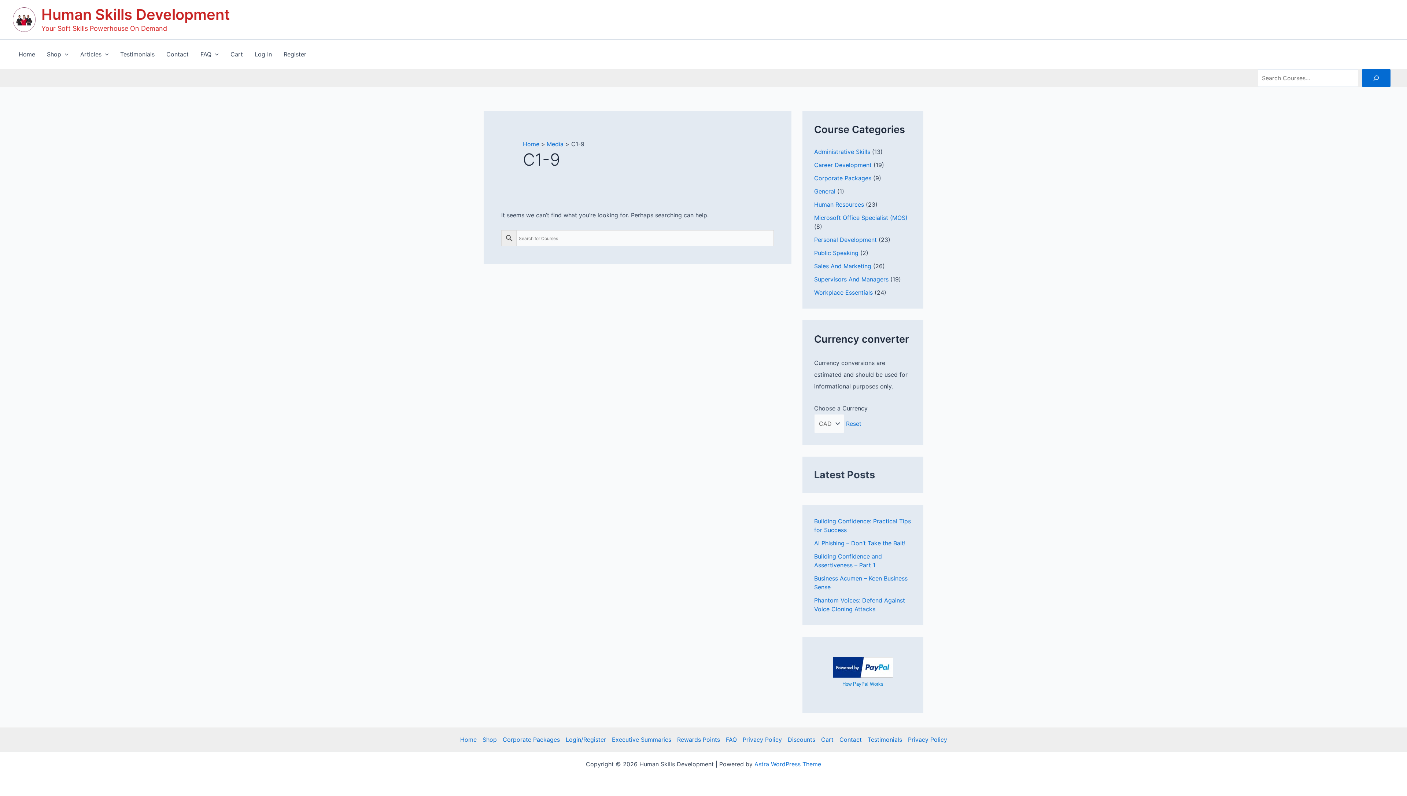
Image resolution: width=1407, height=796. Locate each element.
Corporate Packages (842, 178)
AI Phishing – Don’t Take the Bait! (859, 543)
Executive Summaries (641, 739)
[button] (65, 54)
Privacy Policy (762, 739)
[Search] (1376, 78)
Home (468, 739)
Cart (827, 739)
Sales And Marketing (842, 266)
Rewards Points (698, 739)
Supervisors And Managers (851, 279)
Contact (850, 739)
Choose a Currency (841, 408)
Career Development (843, 165)
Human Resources (839, 204)
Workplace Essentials (843, 292)
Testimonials (885, 739)
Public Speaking (836, 253)
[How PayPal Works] (863, 666)
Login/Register (586, 739)
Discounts (801, 739)
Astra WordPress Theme (787, 764)
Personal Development (845, 239)
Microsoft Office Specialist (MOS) (861, 217)
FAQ (731, 739)
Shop (490, 739)
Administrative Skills (842, 151)
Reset (853, 423)
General (824, 191)
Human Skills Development (135, 14)
